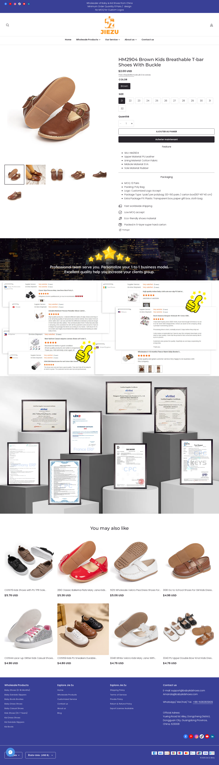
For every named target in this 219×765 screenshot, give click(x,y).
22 (130, 101)
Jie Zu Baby (210, 758)
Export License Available (121, 708)
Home (68, 39)
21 (122, 101)
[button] (7, 25)
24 (147, 101)
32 (122, 108)
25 (156, 101)
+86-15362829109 (203, 702)
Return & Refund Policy (121, 703)
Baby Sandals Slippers (15, 694)
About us (61, 708)
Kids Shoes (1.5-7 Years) (15, 713)
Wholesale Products (67, 694)
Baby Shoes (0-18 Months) (17, 690)
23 (139, 101)
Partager (126, 230)
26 (165, 101)
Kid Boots (8, 726)
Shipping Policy (117, 690)
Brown (124, 86)
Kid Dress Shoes (12, 717)
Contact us (148, 39)
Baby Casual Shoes (14, 708)
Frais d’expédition (126, 75)
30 (201, 101)
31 (210, 101)
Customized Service (67, 699)
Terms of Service (118, 694)
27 (174, 101)
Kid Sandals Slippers (14, 722)
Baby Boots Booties (13, 699)
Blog (59, 713)
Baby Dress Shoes (13, 703)
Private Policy (116, 699)
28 (183, 101)
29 (192, 101)
